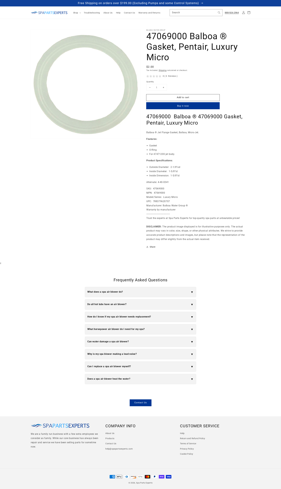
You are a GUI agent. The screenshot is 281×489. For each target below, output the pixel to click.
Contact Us (140, 402)
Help (182, 433)
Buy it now (183, 106)
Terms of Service (188, 443)
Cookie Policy (186, 454)
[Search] (219, 12)
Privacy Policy (187, 449)
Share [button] (152, 247)
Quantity (150, 82)
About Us (109, 433)
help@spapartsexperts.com (119, 449)
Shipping (163, 70)
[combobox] (196, 12)
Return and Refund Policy (192, 438)
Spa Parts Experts (144, 483)
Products (109, 438)
